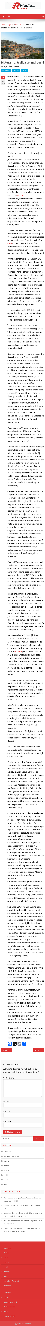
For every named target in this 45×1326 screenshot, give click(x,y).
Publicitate (7, 1285)
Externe (6, 1161)
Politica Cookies (9, 1307)
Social (6, 1175)
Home (6, 1311)
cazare (20, 195)
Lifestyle (16, 70)
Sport (6, 1179)
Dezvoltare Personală (11, 1156)
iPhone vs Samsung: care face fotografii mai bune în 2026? (22, 1207)
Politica (6, 1170)
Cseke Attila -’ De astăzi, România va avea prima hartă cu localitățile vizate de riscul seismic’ (39, 1050)
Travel (24, 70)
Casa (9, 243)
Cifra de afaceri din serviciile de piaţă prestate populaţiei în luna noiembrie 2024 (8, 1050)
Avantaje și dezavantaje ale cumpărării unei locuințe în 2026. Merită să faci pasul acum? (23, 1214)
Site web (7, 1121)
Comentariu (9, 1077)
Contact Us (7, 1292)
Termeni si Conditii (10, 1302)
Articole (6, 1297)
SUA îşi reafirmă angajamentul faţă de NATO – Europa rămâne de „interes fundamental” (22, 1230)
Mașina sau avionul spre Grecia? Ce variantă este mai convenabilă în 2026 (22, 1199)
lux (27, 996)
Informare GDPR (9, 1316)
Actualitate (20, 24)
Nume (6, 1101)
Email (6, 1111)
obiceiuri (18, 651)
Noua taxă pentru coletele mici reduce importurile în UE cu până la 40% (23, 1222)
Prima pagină (7, 24)
